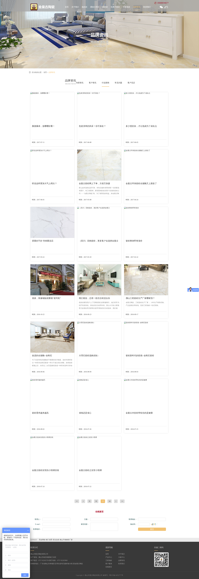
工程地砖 (108, 560)
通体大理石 (94, 7)
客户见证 (131, 83)
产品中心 (108, 557)
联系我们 (147, 7)
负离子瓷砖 (115, 7)
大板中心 (121, 557)
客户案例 (108, 564)
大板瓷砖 (126, 7)
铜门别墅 (49, 540)
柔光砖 (105, 7)
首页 (67, 7)
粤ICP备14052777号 (116, 575)
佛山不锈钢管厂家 (66, 540)
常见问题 (118, 83)
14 (109, 501)
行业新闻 (105, 83)
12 (96, 501)
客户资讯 (92, 83)
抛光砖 (84, 7)
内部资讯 (79, 83)
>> (122, 501)
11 (89, 501)
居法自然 (56, 540)
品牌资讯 (136, 7)
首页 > (46, 72)
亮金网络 (42, 540)
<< (77, 501)
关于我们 (75, 7)
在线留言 (108, 567)
